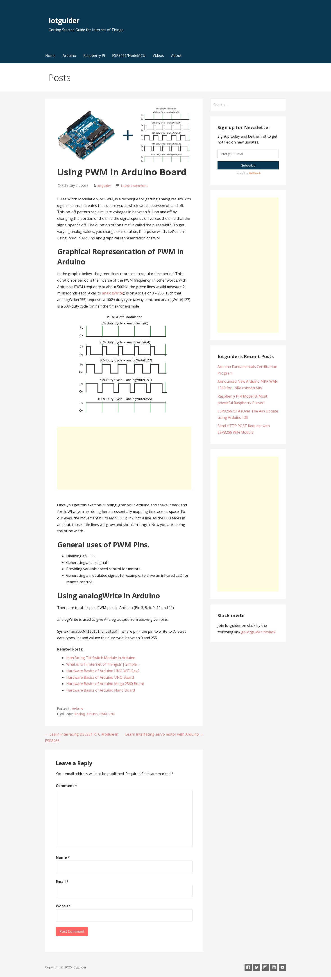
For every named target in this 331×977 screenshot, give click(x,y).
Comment (66, 785)
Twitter (256, 967)
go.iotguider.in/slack (258, 632)
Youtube (282, 967)
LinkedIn (273, 967)
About (176, 55)
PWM (103, 714)
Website (63, 905)
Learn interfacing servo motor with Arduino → (164, 734)
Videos (158, 55)
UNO (112, 714)
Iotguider (64, 20)
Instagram (265, 967)
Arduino (69, 55)
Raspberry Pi (94, 55)
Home (50, 55)
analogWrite (112, 293)
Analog (80, 714)
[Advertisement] (124, 458)
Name (63, 857)
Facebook (248, 967)
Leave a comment (134, 185)
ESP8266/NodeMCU (128, 55)
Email (62, 881)
